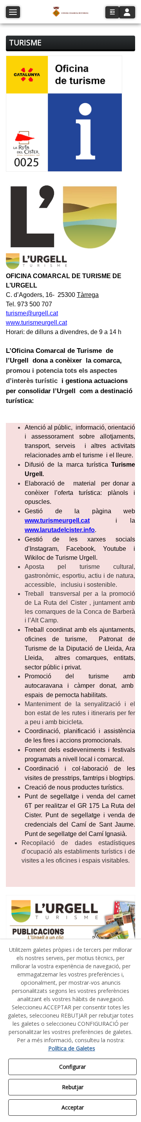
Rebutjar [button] (72, 1087)
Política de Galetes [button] (71, 1048)
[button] (70, 12)
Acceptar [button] (72, 1107)
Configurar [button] (72, 1066)
